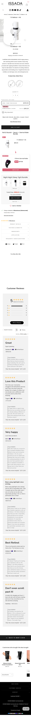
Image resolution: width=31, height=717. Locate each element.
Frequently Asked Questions (15, 238)
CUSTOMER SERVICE (15, 688)
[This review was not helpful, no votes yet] (23, 369)
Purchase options (7, 99)
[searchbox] (9, 330)
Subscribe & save (9, 108)
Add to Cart (15, 170)
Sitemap (15, 706)
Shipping (10, 55)
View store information (8, 215)
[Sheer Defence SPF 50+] (20, 656)
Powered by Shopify (15, 710)
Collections (10, 14)
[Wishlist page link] (28, 2)
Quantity (15, 92)
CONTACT (15, 692)
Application (15, 235)
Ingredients (15, 231)
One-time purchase (9, 103)
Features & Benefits (15, 227)
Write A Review (17, 322)
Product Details (15, 224)
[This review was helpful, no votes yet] (21, 369)
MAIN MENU (15, 684)
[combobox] (15, 188)
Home (5, 14)
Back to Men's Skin (16, 637)
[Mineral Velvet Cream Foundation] (7, 656)
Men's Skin (16, 14)
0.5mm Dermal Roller (21, 158)
